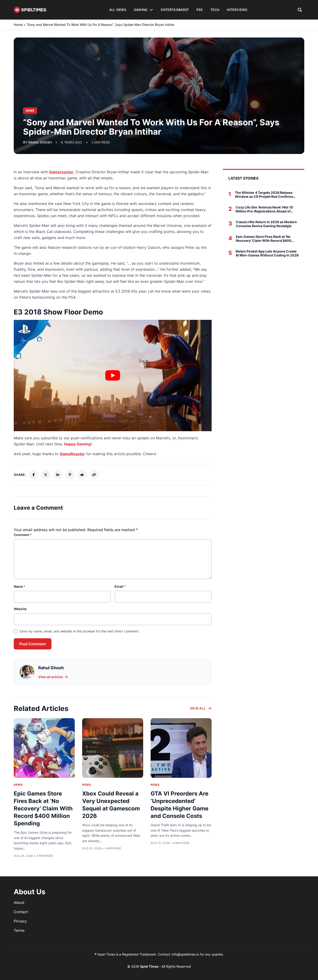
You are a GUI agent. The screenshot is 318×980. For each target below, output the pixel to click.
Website (20, 609)
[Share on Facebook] (33, 474)
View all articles (50, 677)
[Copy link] (94, 474)
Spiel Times (149, 966)
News (18, 784)
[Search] (299, 10)
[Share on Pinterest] (69, 474)
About (19, 902)
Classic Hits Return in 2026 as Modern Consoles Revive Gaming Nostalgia (266, 224)
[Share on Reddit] (82, 474)
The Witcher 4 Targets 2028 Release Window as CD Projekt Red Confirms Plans (264, 195)
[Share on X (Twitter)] (45, 474)
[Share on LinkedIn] (57, 474)
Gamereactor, (61, 172)
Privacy (20, 921)
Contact (21, 911)
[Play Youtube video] (113, 375)
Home (18, 25)
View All (198, 708)
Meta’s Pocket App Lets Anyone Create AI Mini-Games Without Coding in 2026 (267, 253)
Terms (19, 930)
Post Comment (32, 644)
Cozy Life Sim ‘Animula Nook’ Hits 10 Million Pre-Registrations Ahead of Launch (264, 209)
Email (120, 586)
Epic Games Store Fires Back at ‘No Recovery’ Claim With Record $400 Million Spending (43, 808)
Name (19, 586)
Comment (23, 535)
